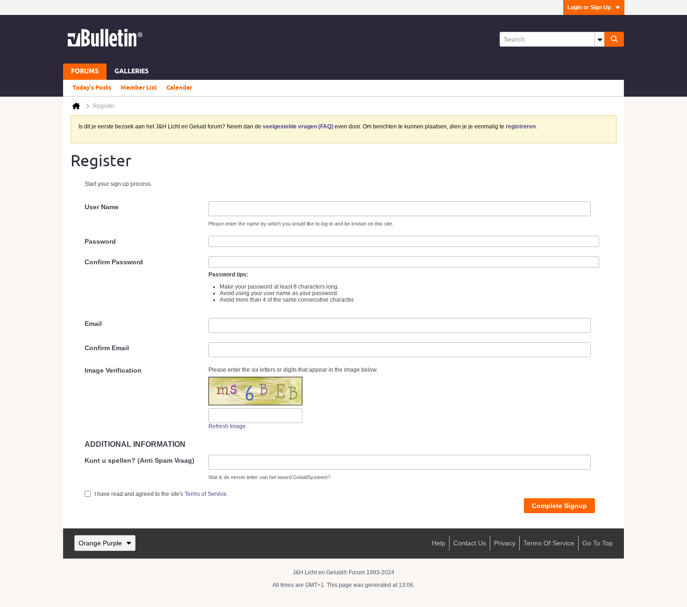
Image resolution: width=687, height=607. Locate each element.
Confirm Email (107, 348)
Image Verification (113, 370)
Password (100, 241)
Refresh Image (227, 426)
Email (93, 323)
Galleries (131, 71)
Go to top (597, 543)
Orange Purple (100, 543)
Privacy (504, 543)
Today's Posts (91, 88)
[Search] (614, 39)
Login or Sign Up (589, 7)
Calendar (179, 88)
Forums (85, 71)
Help (438, 543)
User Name (102, 207)
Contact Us (469, 543)
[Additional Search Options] (599, 39)
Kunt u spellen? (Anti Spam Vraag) (139, 460)
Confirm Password (114, 262)
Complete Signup (559, 505)
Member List (139, 88)
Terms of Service (206, 494)
